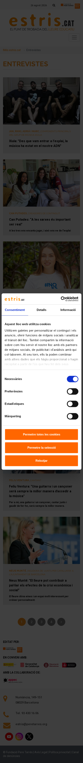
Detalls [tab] (42, 310)
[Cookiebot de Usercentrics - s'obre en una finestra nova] (60, 299)
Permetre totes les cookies (41, 434)
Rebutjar (41, 460)
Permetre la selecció (41, 447)
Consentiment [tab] (15, 310)
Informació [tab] (68, 310)
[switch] (72, 391)
